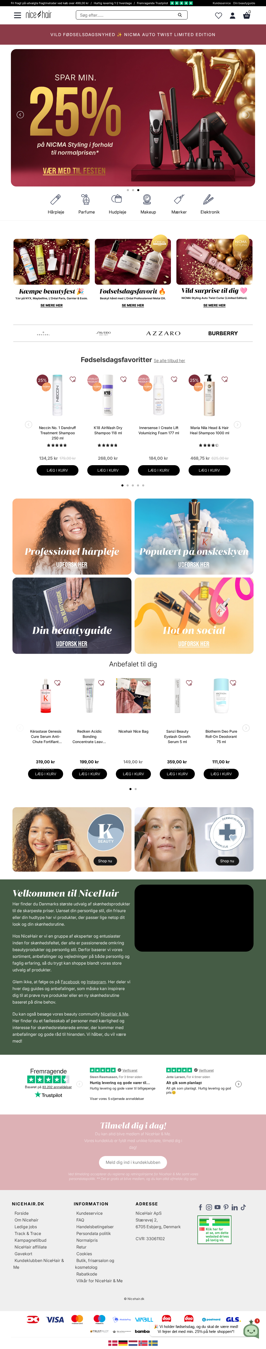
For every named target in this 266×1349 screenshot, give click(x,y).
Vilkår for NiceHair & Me (99, 1280)
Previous (21, 115)
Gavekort (23, 1253)
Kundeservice (222, 3)
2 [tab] (136, 789)
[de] (123, 1342)
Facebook (70, 981)
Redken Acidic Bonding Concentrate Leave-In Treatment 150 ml (89, 736)
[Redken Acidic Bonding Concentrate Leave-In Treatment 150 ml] (89, 695)
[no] (143, 1342)
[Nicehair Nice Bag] (133, 695)
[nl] (134, 1342)
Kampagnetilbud (30, 1240)
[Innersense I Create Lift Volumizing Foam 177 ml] (159, 395)
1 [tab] (130, 789)
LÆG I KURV (57, 470)
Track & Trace (28, 1233)
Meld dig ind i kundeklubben (133, 1162)
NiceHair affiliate (31, 1247)
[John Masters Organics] (223, 333)
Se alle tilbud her (169, 360)
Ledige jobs (26, 1226)
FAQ (80, 1220)
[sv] (153, 1342)
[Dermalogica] (103, 333)
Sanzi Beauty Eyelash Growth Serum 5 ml (177, 736)
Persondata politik (93, 1233)
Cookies (84, 1253)
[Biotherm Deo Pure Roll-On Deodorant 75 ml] (221, 695)
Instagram (96, 981)
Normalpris (87, 1240)
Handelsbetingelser (95, 1226)
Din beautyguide (244, 3)
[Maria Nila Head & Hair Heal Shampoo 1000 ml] (209, 395)
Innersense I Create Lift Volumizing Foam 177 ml (158, 430)
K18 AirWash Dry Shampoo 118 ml (108, 430)
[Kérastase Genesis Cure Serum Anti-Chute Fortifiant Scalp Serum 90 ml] (45, 695)
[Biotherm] (43, 333)
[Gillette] (163, 333)
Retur (81, 1247)
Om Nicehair (26, 1220)
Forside (22, 1213)
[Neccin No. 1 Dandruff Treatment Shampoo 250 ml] (57, 395)
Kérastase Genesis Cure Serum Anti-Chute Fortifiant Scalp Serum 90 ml (46, 736)
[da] (113, 1342)
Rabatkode (86, 1274)
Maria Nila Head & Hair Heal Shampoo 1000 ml (209, 430)
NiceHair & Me (114, 1014)
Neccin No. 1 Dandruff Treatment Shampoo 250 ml (57, 432)
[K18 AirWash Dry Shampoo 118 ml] (108, 395)
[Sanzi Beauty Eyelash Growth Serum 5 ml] (177, 695)
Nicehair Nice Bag (133, 731)
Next (245, 115)
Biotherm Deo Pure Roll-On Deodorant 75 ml (221, 736)
